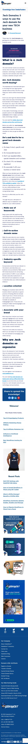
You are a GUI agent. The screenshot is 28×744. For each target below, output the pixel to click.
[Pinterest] (18, 398)
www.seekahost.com (7, 373)
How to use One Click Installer (9, 691)
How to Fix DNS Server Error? (9, 698)
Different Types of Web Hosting (10, 688)
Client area (4, 651)
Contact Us (4, 649)
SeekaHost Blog (5, 654)
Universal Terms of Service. (20, 735)
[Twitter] (12, 398)
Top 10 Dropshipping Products (13, 418)
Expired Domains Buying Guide (9, 686)
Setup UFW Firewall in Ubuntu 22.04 (11, 693)
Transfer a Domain (6, 668)
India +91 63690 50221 (7, 724)
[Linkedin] (15, 398)
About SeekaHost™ (6, 644)
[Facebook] (9, 398)
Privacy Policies (12, 736)
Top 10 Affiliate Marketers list (13, 429)
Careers (3, 659)
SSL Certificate (5, 678)
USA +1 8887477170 (6, 719)
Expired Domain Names (7, 671)
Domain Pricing (5, 676)
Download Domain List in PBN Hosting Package (14, 695)
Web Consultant (5, 656)
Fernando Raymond (15, 33)
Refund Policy (23, 736)
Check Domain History (7, 673)
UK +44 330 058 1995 (7, 722)
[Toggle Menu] (25, 3)
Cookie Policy (18, 736)
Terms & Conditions (4, 736)
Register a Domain (6, 666)
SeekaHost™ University (7, 646)
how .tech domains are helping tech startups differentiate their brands (13, 379)
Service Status (5, 727)
